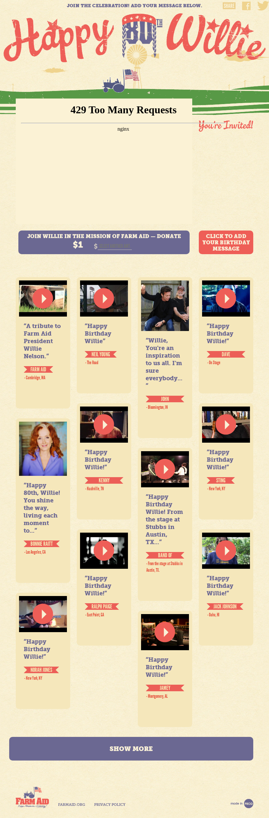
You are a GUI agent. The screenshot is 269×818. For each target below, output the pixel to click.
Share (229, 5)
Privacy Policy (109, 805)
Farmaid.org (71, 805)
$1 (78, 244)
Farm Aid (32, 797)
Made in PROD (242, 803)
